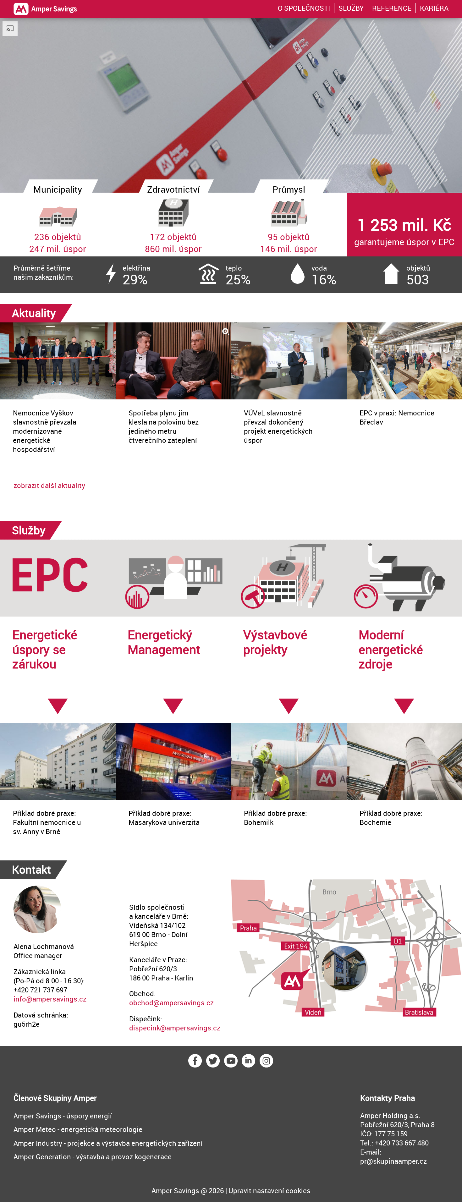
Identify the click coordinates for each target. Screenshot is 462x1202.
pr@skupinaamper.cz (393, 1161)
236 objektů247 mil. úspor (57, 224)
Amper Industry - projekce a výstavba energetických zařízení (108, 1143)
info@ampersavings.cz (50, 998)
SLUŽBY (351, 8)
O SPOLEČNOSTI (304, 8)
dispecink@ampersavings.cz (174, 1027)
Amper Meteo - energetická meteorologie (78, 1129)
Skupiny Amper (70, 1097)
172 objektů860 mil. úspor (173, 224)
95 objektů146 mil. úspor (288, 224)
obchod (141, 1002)
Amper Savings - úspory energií (63, 1115)
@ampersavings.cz (183, 1002)
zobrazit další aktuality (49, 485)
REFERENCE (391, 8)
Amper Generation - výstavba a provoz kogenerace (93, 1156)
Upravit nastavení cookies (269, 1190)
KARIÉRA (434, 8)
